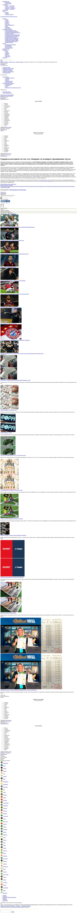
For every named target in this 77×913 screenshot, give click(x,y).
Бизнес (6, 26)
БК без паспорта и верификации (12, 38)
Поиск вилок (8, 2)
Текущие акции (8, 46)
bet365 (4, 853)
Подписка (5, 899)
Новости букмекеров (9, 25)
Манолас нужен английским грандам (8, 267)
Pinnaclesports (7, 114)
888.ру (4, 890)
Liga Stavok (5, 816)
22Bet (4, 842)
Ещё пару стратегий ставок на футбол (8, 612)
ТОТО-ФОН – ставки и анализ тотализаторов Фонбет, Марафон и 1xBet (15, 380)
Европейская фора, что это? (6, 432)
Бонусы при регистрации (10, 44)
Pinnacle (4, 768)
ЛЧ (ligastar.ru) (7, 105)
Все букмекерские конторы (10, 30)
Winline (4, 879)
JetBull (4, 797)
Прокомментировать (14, 189)
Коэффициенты (6, 1)
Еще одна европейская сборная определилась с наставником (12, 280)
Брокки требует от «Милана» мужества (8, 323)
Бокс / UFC (7, 24)
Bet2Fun (4, 824)
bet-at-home (6, 107)
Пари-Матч (6, 122)
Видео (4, 11)
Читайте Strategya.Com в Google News (8, 184)
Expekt (5, 146)
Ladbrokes (5, 856)
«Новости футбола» (12, 213)
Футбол (6, 19)
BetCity (5, 144)
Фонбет (4, 885)
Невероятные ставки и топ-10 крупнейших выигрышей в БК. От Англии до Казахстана (18, 689)
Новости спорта (12, 62)
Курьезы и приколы (9, 14)
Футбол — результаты (9, 5)
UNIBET (6, 117)
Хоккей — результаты (9, 9)
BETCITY (5, 893)
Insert (13, 911)
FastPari (4, 826)
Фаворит (6, 137)
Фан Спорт (5, 821)
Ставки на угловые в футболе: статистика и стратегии (11, 518)
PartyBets (6, 113)
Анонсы (7, 13)
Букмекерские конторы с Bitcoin (11, 40)
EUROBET (6, 145)
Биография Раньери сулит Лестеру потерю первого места (12, 240)
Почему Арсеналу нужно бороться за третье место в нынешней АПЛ (14, 294)
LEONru (5, 871)
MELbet (4, 840)
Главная (2, 62)
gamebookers (6, 110)
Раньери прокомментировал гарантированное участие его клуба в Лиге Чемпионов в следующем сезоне (21, 353)
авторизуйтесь (3, 193)
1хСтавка (5, 882)
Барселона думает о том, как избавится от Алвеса (10, 307)
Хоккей (6, 22)
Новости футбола (19, 62)
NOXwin (6, 111)
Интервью (7, 27)
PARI (4, 869)
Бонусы (4, 43)
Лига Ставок (5, 874)
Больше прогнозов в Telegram (6, 185)
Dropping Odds (8, 3)
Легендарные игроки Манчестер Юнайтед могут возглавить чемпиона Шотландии (17, 227)
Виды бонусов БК (9, 47)
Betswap (4, 771)
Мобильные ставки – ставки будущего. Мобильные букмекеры (13, 535)
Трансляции (5, 10)
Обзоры (6, 12)
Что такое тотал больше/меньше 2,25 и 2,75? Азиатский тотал (13, 455)
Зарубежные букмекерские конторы (12, 32)
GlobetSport (5, 805)
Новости (4, 18)
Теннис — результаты (9, 6)
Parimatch (5, 808)
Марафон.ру (5, 866)
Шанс (5, 139)
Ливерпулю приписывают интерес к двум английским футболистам (14, 253)
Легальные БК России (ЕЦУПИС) (12, 35)
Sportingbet (6, 116)
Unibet (4, 792)
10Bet (5, 125)
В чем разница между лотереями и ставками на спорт (11, 490)
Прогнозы (5, 50)
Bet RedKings (7, 120)
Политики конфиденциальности (9, 897)
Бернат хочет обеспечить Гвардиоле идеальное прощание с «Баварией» (15, 340)
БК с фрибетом (8, 45)
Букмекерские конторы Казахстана (12, 34)
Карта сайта (5, 900)
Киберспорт (7, 56)
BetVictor (5, 861)
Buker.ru (6, 103)
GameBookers (6, 803)
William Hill (6, 119)
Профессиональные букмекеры (11, 39)
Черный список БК (9, 42)
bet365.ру (5, 863)
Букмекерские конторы (7, 29)
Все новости (3, 64)
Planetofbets (6, 115)
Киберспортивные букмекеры (11, 41)
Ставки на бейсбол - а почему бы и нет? (8, 410)
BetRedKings (5, 781)
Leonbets (6, 104)
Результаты (5, 4)
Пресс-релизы (8, 28)
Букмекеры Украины (9, 33)
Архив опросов (3, 129)
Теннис (6, 20)
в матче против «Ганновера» (46, 181)
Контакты (5, 896)
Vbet (4, 773)
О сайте (4, 895)
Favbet (4, 818)
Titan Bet (6, 121)
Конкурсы (5, 57)
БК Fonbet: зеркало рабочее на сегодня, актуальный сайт (12, 577)
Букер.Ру (6, 151)
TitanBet (4, 776)
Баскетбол (7, 21)
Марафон (6, 123)
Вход (1, 60)
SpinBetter (5, 829)
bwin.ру (4, 877)
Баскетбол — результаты (10, 7)
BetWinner (5, 834)
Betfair (5, 108)
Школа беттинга (6, 48)
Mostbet (4, 832)
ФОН (5, 138)
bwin (5, 109)
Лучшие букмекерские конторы (11, 31)
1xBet (4, 837)
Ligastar (4, 848)
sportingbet (6, 150)
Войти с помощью (4, 199)
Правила (4, 898)
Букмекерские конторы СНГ (11, 37)
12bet (5, 143)
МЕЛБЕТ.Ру (5, 887)
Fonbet (4, 845)
